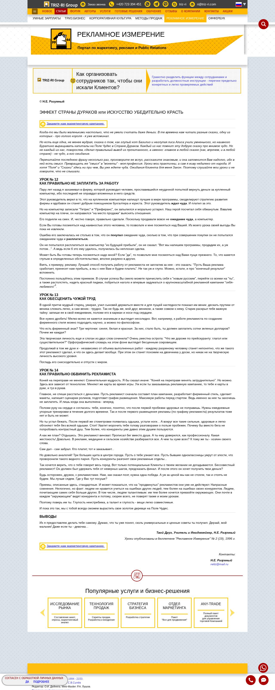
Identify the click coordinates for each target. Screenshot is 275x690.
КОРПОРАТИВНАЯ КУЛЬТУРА (110, 18)
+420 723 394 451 (128, 4)
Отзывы (171, 11)
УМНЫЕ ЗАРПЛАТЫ (47, 18)
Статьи (61, 11)
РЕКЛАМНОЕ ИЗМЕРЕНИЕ (185, 18)
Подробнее (41, 682)
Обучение (153, 11)
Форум (75, 11)
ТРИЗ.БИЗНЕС (75, 18)
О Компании (190, 11)
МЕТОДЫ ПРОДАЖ (148, 18)
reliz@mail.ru (219, 564)
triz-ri (182, 4)
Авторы (90, 11)
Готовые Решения (128, 11)
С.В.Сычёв (74, 682)
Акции (228, 11)
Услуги (105, 11)
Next (232, 613)
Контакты (211, 11)
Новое (47, 11)
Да (27, 682)
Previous (42, 613)
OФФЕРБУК (216, 18)
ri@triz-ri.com (206, 4)
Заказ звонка (96, 4)
